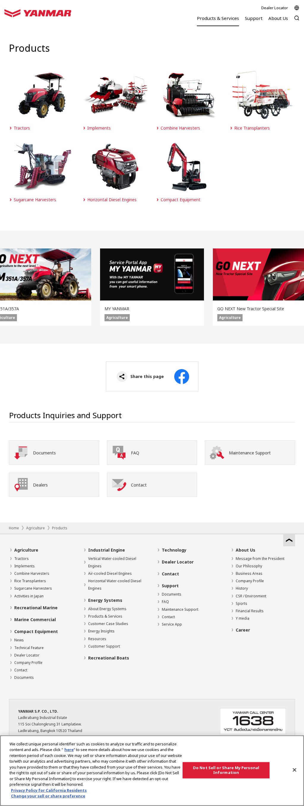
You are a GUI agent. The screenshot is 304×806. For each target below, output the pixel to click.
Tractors (21, 558)
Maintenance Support (180, 609)
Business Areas (249, 573)
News (19, 640)
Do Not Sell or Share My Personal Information (226, 770)
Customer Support (104, 646)
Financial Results (250, 610)
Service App (172, 624)
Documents (24, 677)
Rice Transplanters (30, 580)
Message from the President (260, 558)
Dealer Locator (274, 7)
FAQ (165, 601)
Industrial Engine (106, 550)
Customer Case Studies (108, 623)
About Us (245, 550)
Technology (174, 550)
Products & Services (105, 616)
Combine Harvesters (31, 573)
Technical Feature (29, 647)
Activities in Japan (29, 596)
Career (243, 630)
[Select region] (297, 7)
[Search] (297, 21)
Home (14, 527)
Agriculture (35, 527)
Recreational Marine (36, 607)
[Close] (294, 769)
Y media (242, 618)
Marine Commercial (35, 619)
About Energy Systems (107, 608)
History (242, 588)
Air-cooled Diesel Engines (110, 573)
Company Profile (28, 662)
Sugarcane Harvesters (33, 588)
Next (295, 287)
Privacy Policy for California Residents (49, 790)
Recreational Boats (108, 658)
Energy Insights (101, 631)
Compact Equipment (36, 631)
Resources (97, 638)
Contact (20, 670)
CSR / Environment (251, 596)
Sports (241, 603)
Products (59, 527)
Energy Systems (105, 600)
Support (170, 585)
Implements (24, 566)
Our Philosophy (249, 566)
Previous (9, 287)
